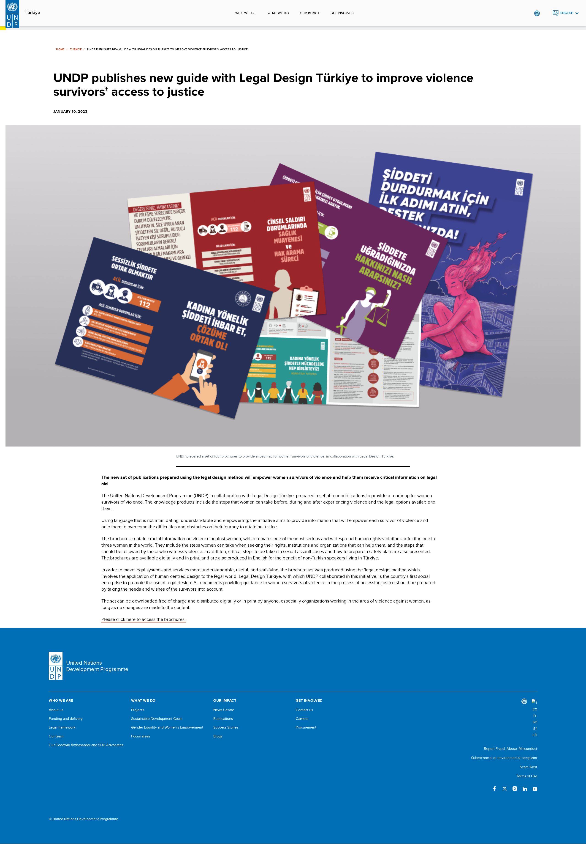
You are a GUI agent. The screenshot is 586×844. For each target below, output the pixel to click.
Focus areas (140, 736)
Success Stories (225, 727)
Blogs (217, 736)
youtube (535, 788)
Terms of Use (527, 776)
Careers (302, 718)
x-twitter (504, 788)
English (566, 13)
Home (60, 49)
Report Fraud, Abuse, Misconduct (510, 748)
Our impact (310, 13)
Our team (56, 736)
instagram (515, 788)
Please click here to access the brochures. (143, 619)
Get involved (342, 13)
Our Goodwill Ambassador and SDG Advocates (86, 745)
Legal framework (62, 727)
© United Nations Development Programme (83, 819)
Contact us (304, 709)
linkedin (525, 788)
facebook (494, 788)
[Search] (534, 718)
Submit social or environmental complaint (504, 757)
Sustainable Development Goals (156, 718)
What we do (278, 13)
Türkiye (32, 12)
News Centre (223, 709)
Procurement (306, 727)
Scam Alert (528, 767)
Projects (137, 709)
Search (546, 13)
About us (56, 709)
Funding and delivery (66, 718)
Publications (223, 718)
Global (537, 13)
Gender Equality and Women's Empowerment (167, 727)
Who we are (246, 13)
